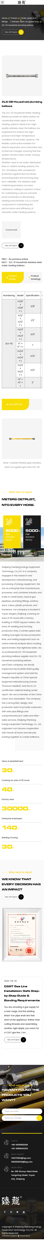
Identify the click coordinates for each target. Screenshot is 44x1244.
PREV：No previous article (15, 259)
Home (4, 18)
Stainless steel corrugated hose (25, 21)
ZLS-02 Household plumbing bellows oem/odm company (21, 661)
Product (14, 18)
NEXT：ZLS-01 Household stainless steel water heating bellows (22, 264)
